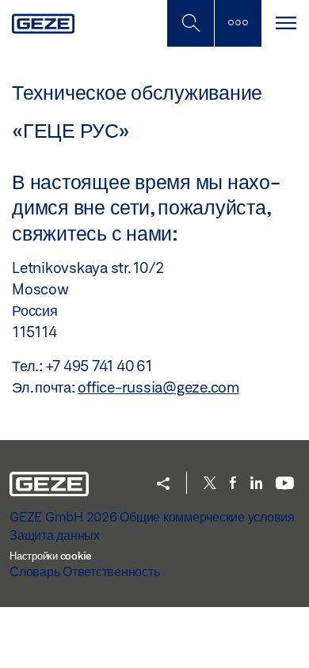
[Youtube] (284, 484)
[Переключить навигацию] (285, 23)
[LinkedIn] (256, 484)
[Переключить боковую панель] (237, 23)
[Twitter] (210, 484)
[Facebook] (233, 484)
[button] (163, 485)
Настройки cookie (50, 555)
